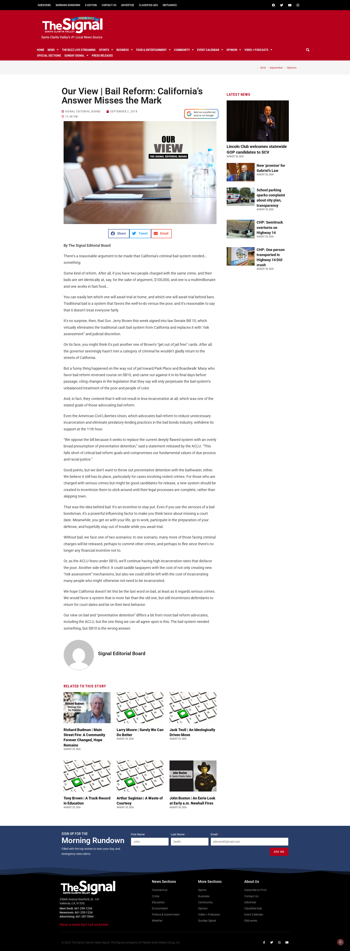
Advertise (127, 5)
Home (40, 50)
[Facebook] (273, 5)
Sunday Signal (74, 55)
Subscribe (44, 5)
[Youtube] (290, 5)
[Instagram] (298, 5)
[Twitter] (282, 5)
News (51, 50)
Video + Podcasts (256, 50)
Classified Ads (148, 5)
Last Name (178, 834)
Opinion (231, 50)
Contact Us (109, 5)
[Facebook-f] (263, 942)
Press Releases (102, 55)
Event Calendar (208, 50)
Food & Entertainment (151, 50)
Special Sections (49, 55)
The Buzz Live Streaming (79, 50)
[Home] (255, 67)
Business (122, 50)
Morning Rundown (68, 5)
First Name (138, 834)
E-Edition (91, 5)
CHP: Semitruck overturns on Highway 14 (270, 227)
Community (182, 50)
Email (214, 834)
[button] (308, 50)
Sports (104, 50)
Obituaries (170, 5)
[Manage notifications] (340, 942)
